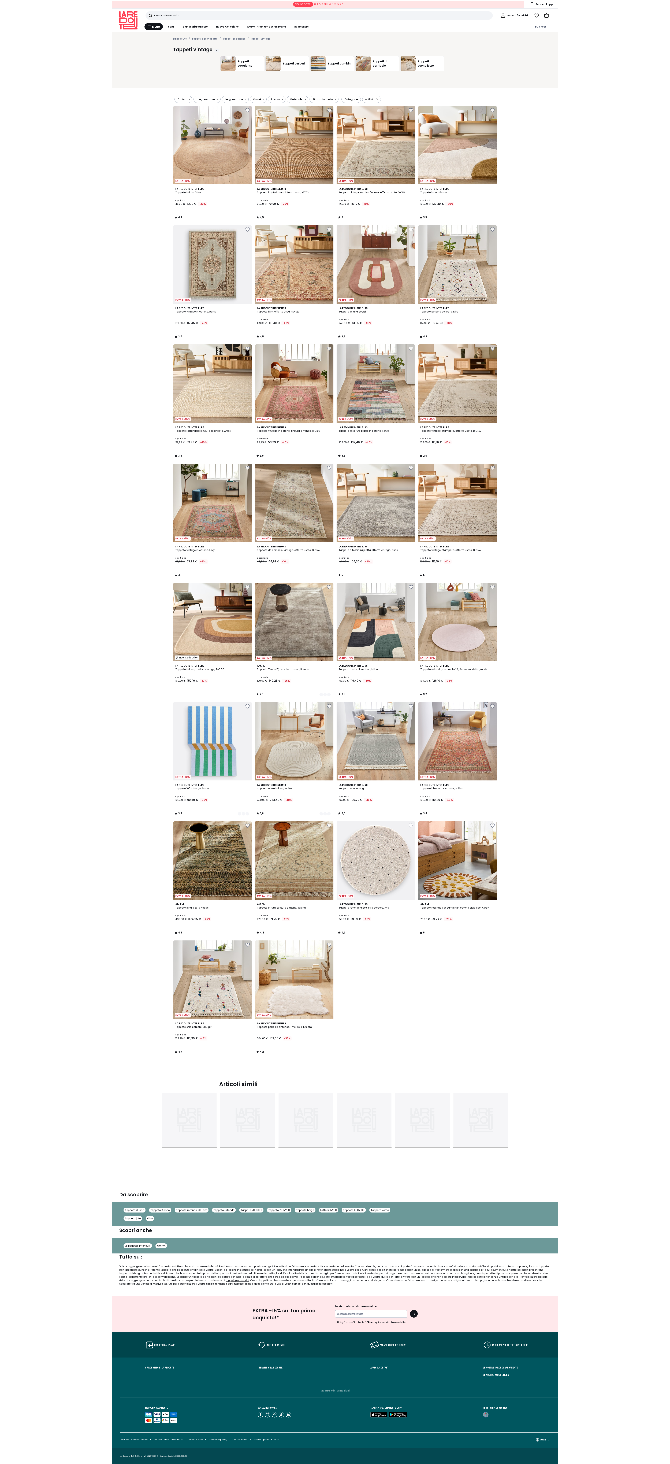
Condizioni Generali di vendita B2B (168, 1439)
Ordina (181, 99)
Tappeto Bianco (160, 1210)
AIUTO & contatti (379, 1367)
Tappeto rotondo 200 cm (191, 1210)
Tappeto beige (305, 1210)
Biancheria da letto (195, 26)
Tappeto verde (380, 1210)
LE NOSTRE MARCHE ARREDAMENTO (500, 1367)
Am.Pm (161, 1246)
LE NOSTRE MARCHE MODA (496, 1374)
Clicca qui (372, 1322)
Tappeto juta (133, 1218)
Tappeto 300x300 (353, 1210)
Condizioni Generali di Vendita (134, 1439)
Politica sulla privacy (217, 1439)
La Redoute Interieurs (138, 1246)
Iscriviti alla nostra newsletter (356, 1306)
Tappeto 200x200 (279, 1210)
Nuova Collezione (227, 26)
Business (540, 26)
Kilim (150, 1218)
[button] (546, 15)
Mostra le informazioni (335, 1390)
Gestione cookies (239, 1439)
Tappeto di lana (134, 1210)
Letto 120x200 (328, 1210)
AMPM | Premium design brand (266, 26)
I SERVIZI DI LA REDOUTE (270, 1367)
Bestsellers (301, 26)
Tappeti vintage (260, 38)
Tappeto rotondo (223, 1210)
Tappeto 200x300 (251, 1210)
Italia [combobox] (543, 1439)
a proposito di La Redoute (159, 1367)
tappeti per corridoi (237, 1280)
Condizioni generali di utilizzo (266, 1439)
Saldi (171, 26)
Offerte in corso (196, 1439)
